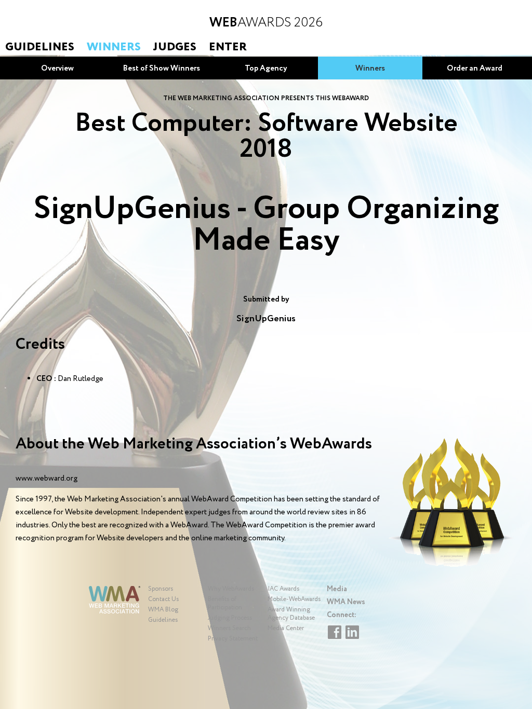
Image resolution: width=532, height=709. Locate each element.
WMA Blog (163, 609)
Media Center (286, 628)
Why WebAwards (231, 588)
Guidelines (39, 47)
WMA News (346, 602)
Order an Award (474, 68)
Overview (57, 68)
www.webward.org (46, 478)
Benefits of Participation (225, 603)
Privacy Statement (233, 638)
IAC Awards (283, 588)
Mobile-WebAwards (294, 599)
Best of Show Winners (161, 68)
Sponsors (160, 588)
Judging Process (230, 617)
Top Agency (266, 68)
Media (337, 589)
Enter (228, 47)
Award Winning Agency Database (291, 613)
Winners (114, 47)
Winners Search (229, 628)
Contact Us (163, 599)
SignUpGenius (266, 318)
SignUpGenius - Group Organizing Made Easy (266, 225)
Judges (174, 47)
